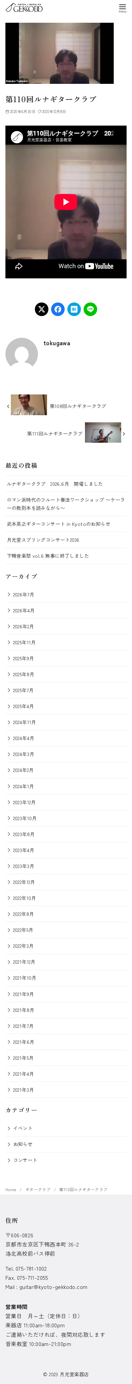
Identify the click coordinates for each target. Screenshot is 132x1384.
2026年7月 (24, 594)
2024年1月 (23, 786)
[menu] (122, 8)
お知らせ (23, 1143)
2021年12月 (24, 961)
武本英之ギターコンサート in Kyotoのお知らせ (58, 523)
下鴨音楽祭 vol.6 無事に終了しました (48, 555)
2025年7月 (23, 690)
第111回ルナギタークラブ (54, 433)
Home (11, 1189)
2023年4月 (24, 849)
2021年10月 (25, 977)
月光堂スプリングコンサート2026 (43, 539)
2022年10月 (24, 897)
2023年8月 (24, 833)
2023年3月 (24, 865)
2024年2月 (23, 769)
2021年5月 (23, 1057)
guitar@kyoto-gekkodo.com (53, 1286)
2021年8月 (24, 1009)
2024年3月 (24, 753)
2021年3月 (23, 1089)
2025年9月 (23, 658)
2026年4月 (24, 610)
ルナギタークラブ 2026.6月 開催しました (55, 483)
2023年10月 (25, 818)
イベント (23, 1127)
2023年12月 (24, 802)
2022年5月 (23, 929)
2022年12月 (24, 881)
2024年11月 (24, 721)
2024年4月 (24, 737)
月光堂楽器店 (74, 1374)
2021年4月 (23, 1073)
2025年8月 (24, 674)
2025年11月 (24, 642)
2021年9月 (23, 993)
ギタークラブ (38, 1189)
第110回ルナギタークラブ (83, 1189)
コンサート (25, 1159)
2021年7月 (23, 1025)
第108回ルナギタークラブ (78, 405)
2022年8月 (23, 913)
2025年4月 (23, 705)
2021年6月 (24, 1041)
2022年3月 (23, 945)
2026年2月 (23, 626)
